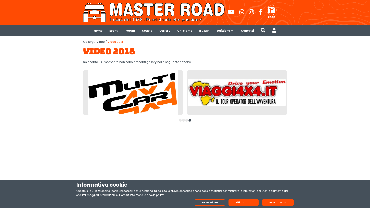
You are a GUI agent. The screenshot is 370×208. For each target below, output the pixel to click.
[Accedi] (274, 31)
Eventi (114, 31)
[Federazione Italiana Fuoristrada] (272, 12)
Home (98, 31)
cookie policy (155, 195)
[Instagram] (251, 13)
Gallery (164, 31)
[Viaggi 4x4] (237, 92)
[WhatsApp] (241, 13)
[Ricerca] (263, 31)
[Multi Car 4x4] (133, 92)
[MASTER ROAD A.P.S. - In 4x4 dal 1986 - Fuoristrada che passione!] (154, 12)
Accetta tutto (277, 202)
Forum (130, 31)
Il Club (204, 31)
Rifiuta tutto (243, 202)
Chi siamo (184, 31)
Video (100, 42)
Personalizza (210, 202)
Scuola (147, 31)
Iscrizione (223, 31)
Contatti (247, 31)
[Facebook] (260, 13)
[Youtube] (231, 13)
